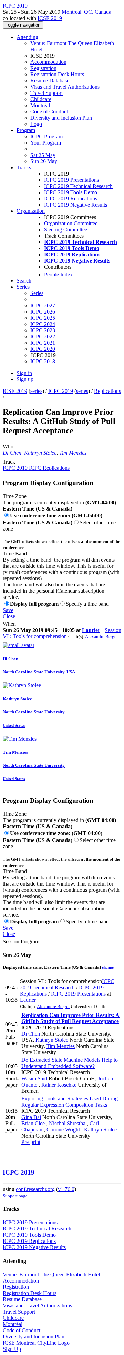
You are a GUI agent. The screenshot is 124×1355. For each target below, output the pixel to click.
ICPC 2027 (42, 305)
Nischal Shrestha (67, 1123)
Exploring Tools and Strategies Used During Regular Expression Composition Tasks (69, 1102)
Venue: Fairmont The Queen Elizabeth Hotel (51, 1274)
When (9, 624)
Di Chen (12, 453)
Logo (36, 124)
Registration (43, 68)
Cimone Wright (63, 1130)
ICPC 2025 (42, 318)
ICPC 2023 (42, 330)
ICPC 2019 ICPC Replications (36, 468)
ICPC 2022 (42, 336)
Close (9, 616)
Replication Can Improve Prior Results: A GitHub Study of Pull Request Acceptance (70, 1018)
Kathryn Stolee (40, 453)
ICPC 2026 (42, 312)
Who (8, 446)
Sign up (25, 379)
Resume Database (49, 80)
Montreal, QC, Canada (86, 12)
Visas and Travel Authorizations (65, 87)
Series (36, 293)
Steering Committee (65, 230)
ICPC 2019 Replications (70, 198)
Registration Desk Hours (57, 74)
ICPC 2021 (42, 343)
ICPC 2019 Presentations (71, 180)
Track (9, 462)
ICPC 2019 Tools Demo (70, 192)
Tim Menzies (72, 453)
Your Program (45, 143)
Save (8, 610)
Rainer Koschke (58, 1085)
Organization (31, 211)
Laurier (91, 630)
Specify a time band (87, 604)
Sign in (24, 373)
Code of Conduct (49, 112)
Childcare (40, 99)
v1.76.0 (66, 1189)
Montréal (40, 105)
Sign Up (12, 1349)
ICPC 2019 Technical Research (78, 186)
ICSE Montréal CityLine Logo (36, 1343)
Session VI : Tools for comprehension (62, 633)
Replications (107, 391)
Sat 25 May (42, 155)
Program (26, 130)
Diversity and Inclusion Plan (61, 118)
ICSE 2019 (50, 18)
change (108, 967)
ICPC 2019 (60, 391)
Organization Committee (70, 223)
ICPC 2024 (42, 324)
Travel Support (46, 93)
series (36, 391)
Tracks (24, 167)
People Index (58, 274)
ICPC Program (46, 136)
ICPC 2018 (42, 361)
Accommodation (48, 62)
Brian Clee (33, 1123)
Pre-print (30, 1142)
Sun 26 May (43, 161)
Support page (15, 1195)
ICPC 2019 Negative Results (75, 205)
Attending (27, 37)
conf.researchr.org (35, 1189)
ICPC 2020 (42, 349)
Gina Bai (31, 1117)
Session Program (21, 941)
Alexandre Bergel (101, 636)
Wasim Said (34, 1078)
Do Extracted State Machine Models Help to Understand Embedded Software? (69, 1063)
